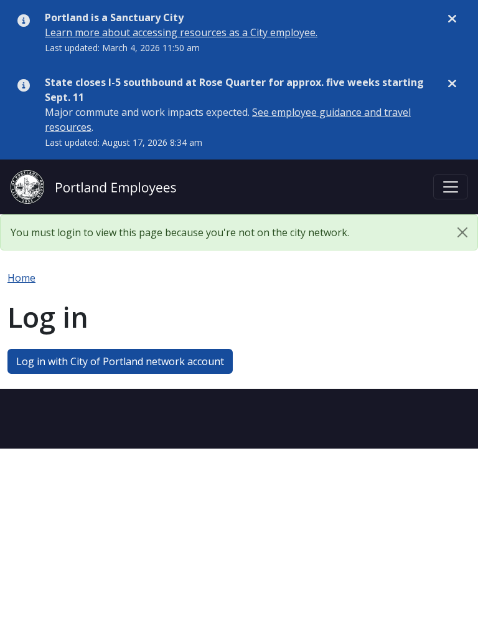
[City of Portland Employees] (93, 185)
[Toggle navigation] (450, 186)
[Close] (462, 232)
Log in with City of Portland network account (120, 361)
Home (21, 278)
